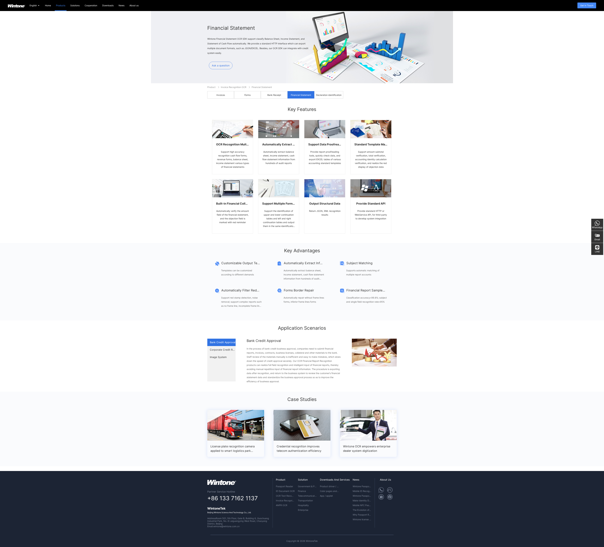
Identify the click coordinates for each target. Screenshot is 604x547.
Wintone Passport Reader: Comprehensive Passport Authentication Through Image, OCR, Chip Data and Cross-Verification (362, 486)
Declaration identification (328, 95)
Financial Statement (262, 87)
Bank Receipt (274, 95)
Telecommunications (307, 495)
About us (134, 5)
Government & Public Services (307, 486)
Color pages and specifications (329, 491)
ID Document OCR (285, 491)
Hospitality (303, 505)
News (121, 5)
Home (48, 5)
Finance (302, 491)
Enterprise (303, 510)
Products (60, 5)
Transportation (305, 500)
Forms (247, 95)
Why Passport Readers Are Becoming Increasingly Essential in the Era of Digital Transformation (362, 514)
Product (211, 87)
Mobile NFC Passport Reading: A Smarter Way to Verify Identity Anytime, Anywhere (362, 505)
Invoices (220, 95)
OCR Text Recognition (285, 495)
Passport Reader (284, 486)
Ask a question (220, 65)
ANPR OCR (281, 505)
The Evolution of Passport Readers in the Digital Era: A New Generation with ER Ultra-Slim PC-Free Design (362, 510)
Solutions (75, 5)
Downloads (108, 5)
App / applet (326, 495)
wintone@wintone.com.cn (226, 526)
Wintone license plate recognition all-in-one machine (362, 519)
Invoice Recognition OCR (233, 87)
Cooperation (91, 5)
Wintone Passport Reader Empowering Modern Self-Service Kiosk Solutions (362, 495)
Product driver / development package (329, 486)
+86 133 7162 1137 (232, 498)
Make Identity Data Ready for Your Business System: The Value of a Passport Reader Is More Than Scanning (362, 500)
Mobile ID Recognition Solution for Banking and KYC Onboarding (362, 491)
